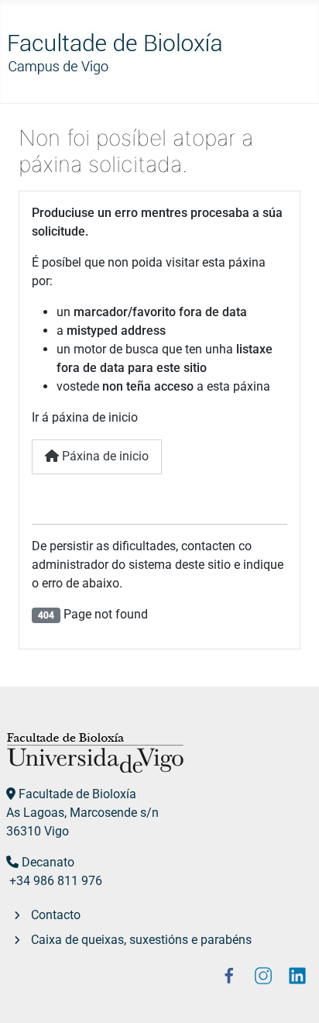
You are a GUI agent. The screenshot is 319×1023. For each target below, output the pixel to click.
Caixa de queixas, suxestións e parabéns (141, 939)
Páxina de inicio (104, 456)
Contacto (56, 915)
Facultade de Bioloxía (77, 794)
